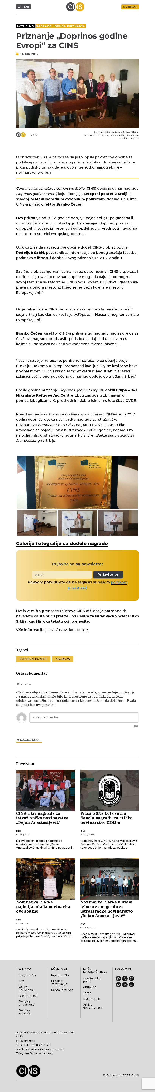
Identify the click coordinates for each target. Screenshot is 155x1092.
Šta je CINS (27, 975)
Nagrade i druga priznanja (60, 26)
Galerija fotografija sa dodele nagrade (62, 543)
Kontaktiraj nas (62, 990)
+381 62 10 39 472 (43, 1049)
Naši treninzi (28, 995)
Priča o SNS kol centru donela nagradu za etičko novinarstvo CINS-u (106, 818)
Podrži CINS (60, 975)
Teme (87, 993)
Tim (21, 981)
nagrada (62, 659)
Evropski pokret (33, 659)
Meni (25, 6)
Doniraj (130, 6)
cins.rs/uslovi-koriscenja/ (67, 630)
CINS (34, 134)
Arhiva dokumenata (92, 1006)
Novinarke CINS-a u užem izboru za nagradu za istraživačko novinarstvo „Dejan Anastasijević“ (106, 908)
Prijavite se (108, 574)
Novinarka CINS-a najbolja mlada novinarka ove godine (43, 906)
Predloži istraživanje (59, 982)
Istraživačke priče (92, 979)
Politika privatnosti (27, 1003)
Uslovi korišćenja (26, 988)
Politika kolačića (25, 1012)
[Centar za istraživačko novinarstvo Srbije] (76, 6)
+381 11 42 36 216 (40, 1045)
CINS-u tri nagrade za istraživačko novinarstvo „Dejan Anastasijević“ (42, 818)
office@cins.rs (25, 1040)
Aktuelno (25, 26)
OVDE (131, 401)
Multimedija (92, 998)
